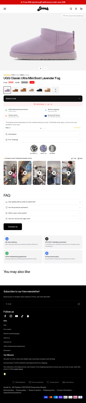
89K (81, 158)
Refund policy (9, 390)
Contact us (12, 227)
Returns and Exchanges (11, 333)
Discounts (7, 350)
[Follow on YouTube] (16, 316)
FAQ (5, 325)
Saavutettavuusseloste (12, 392)
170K (74, 158)
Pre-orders (7, 329)
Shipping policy (49, 390)
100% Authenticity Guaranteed (14, 346)
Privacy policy (21, 390)
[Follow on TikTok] (22, 316)
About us (7, 338)
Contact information (64, 390)
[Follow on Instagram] (10, 316)
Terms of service (34, 390)
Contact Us (7, 342)
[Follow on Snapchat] (27, 316)
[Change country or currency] (5, 374)
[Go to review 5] (45, 128)
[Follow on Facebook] (5, 316)
